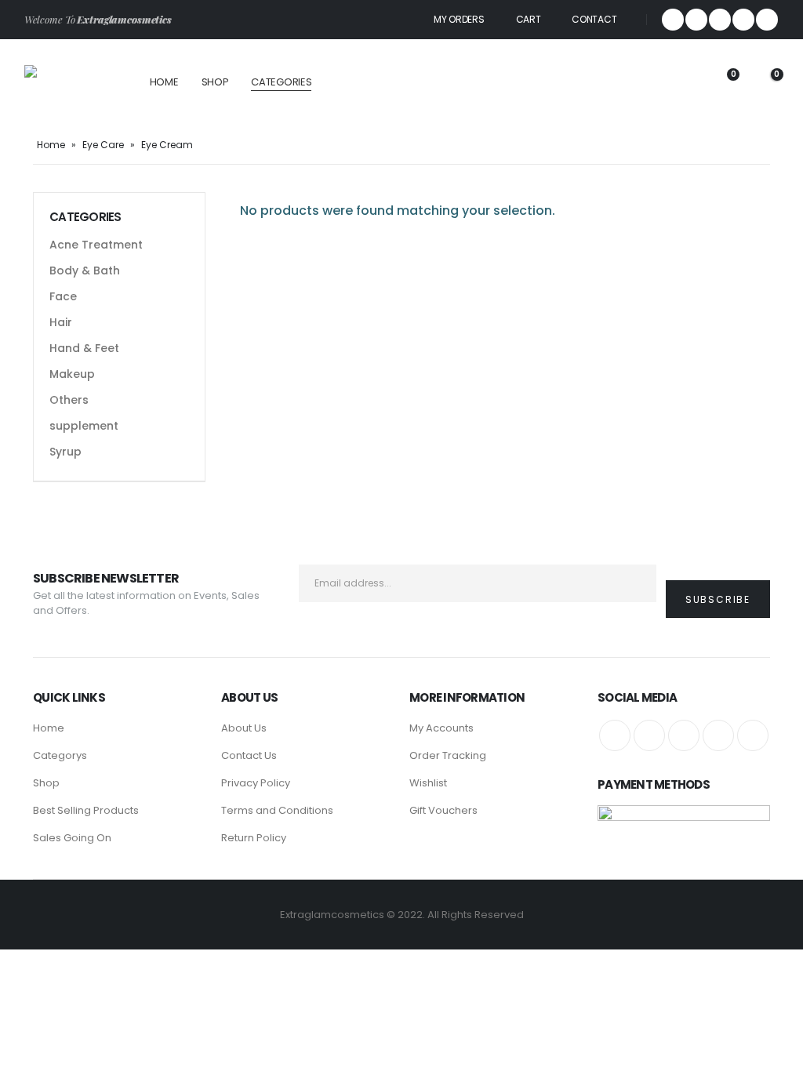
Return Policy (253, 837)
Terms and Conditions (277, 810)
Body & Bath (84, 270)
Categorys (60, 755)
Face (63, 296)
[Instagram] (767, 20)
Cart (528, 19)
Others (69, 400)
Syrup (65, 451)
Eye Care (103, 144)
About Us (244, 728)
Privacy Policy (255, 782)
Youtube (718, 735)
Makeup (72, 374)
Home (164, 81)
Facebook (614, 735)
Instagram (752, 735)
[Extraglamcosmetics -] (68, 82)
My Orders (459, 19)
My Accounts (441, 728)
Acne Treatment (96, 244)
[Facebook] (673, 20)
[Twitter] (696, 20)
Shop (215, 81)
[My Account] (680, 82)
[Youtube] (743, 20)
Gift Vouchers (443, 810)
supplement (83, 426)
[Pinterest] (720, 20)
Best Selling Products (86, 810)
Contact (594, 19)
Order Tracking (447, 755)
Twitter (649, 735)
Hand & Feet (84, 348)
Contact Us (249, 755)
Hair (60, 322)
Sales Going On (72, 837)
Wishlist (428, 782)
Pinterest (683, 735)
